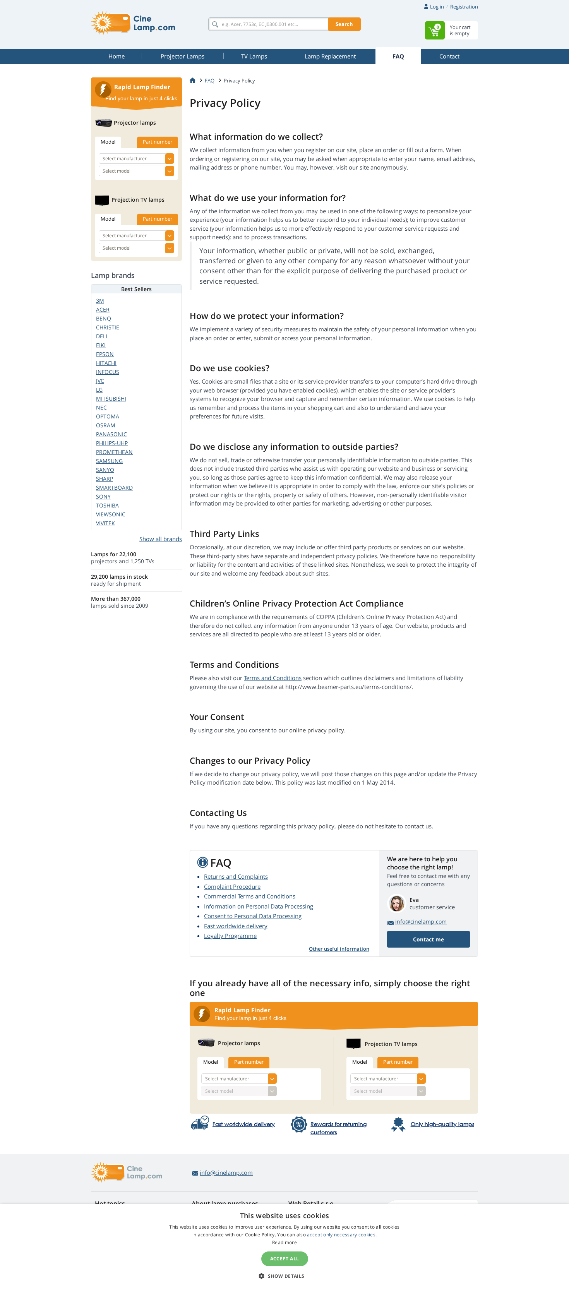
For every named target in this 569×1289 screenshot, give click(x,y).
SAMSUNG (109, 461)
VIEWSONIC (110, 514)
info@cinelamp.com (421, 921)
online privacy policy (316, 730)
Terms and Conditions (273, 678)
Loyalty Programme (230, 935)
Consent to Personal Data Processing (253, 916)
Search (344, 24)
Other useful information (339, 948)
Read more (284, 1242)
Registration (464, 6)
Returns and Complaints (236, 876)
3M (100, 300)
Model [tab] (210, 1061)
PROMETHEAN (114, 452)
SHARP (104, 478)
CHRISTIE (107, 327)
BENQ (103, 318)
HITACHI (106, 363)
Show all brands (160, 539)
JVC (100, 380)
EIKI (101, 345)
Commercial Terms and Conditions (249, 896)
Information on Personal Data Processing (258, 906)
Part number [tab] (249, 1061)
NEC (101, 407)
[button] (284, 1276)
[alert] (284, 1246)
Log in (437, 6)
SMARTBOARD (114, 487)
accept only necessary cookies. (342, 1234)
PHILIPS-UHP (112, 443)
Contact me (428, 939)
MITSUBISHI (111, 398)
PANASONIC (111, 434)
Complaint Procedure (232, 886)
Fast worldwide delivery (235, 926)
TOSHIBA (107, 505)
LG (99, 389)
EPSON (105, 354)
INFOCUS (107, 371)
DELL (102, 336)
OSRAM (105, 425)
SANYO (105, 469)
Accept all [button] (284, 1258)
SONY (103, 496)
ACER (103, 309)
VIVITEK (105, 523)
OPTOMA (107, 416)
